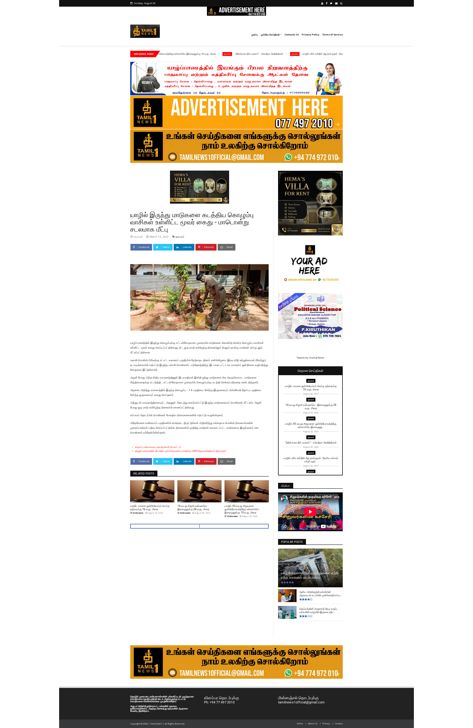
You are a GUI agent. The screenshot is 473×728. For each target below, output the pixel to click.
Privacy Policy (310, 34)
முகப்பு (254, 34)
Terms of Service (332, 34)
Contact (339, 723)
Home (300, 723)
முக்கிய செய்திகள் (270, 34)
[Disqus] (199, 586)
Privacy (326, 723)
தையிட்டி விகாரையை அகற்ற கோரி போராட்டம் (158, 447)
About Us (312, 723)
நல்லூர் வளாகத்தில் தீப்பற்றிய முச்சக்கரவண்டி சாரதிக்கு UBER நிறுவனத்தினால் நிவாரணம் (180, 451)
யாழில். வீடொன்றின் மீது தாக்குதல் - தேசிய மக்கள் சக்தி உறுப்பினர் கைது (302, 53)
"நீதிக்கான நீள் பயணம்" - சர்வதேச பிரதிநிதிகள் (221, 53)
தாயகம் (189, 53)
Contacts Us (292, 34)
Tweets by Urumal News (310, 357)
